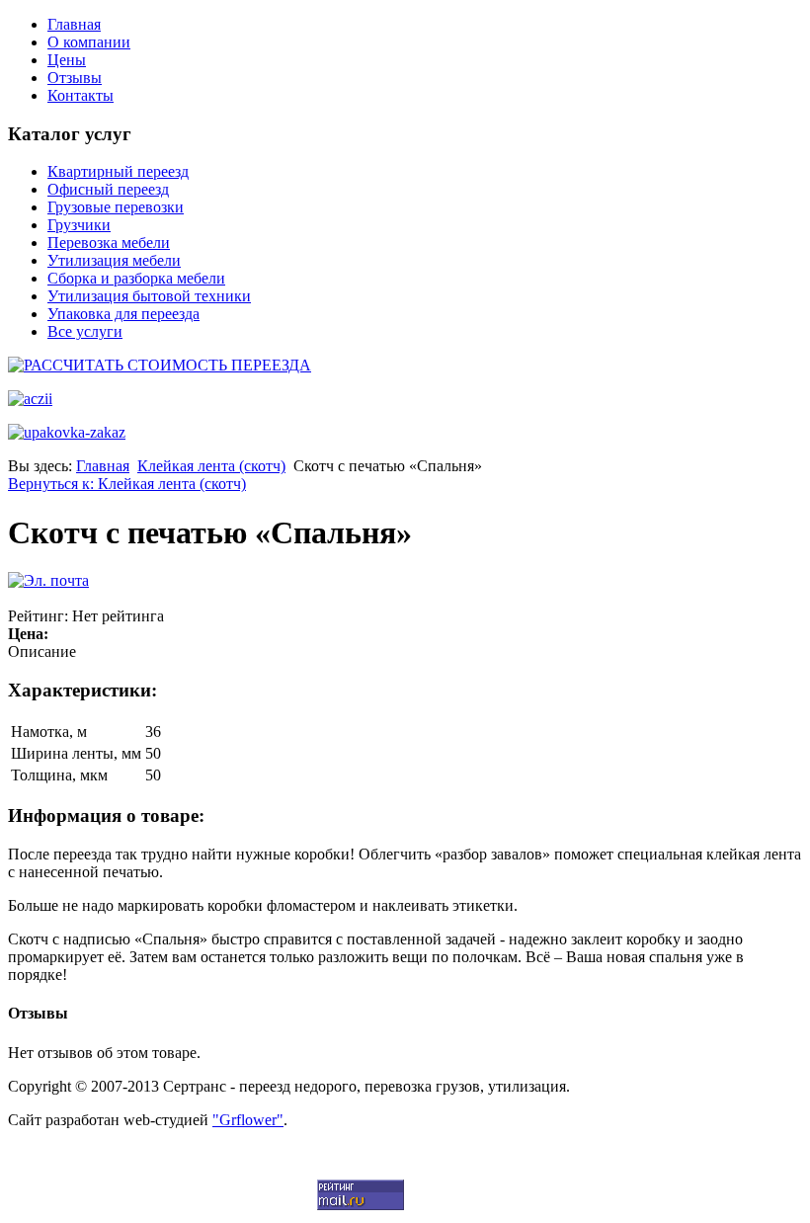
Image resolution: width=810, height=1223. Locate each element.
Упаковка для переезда (123, 313)
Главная (74, 24)
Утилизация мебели (114, 260)
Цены (66, 59)
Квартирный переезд (118, 171)
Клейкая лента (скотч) (211, 465)
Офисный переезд (108, 189)
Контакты (80, 95)
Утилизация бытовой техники (149, 295)
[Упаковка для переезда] (66, 432)
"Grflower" (248, 1119)
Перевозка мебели (108, 242)
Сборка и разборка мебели (136, 278)
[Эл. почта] (48, 580)
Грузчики (79, 224)
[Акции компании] (30, 398)
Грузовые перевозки (115, 207)
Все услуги (84, 331)
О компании (88, 42)
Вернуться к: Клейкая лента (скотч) (127, 483)
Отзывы (74, 77)
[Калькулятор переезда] (159, 365)
